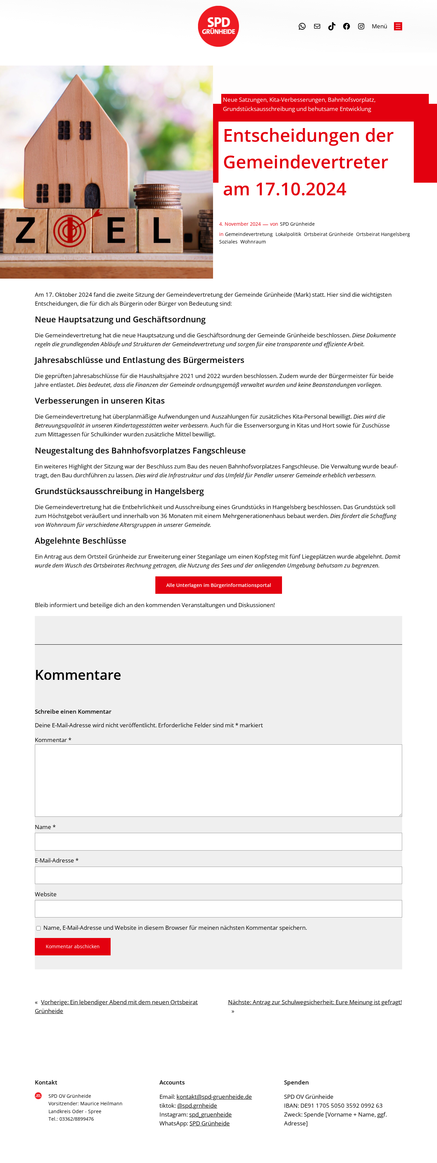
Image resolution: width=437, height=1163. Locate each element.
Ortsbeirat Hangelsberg (383, 234)
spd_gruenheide (210, 1114)
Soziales (228, 241)
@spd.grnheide (197, 1105)
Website (46, 894)
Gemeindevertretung (249, 234)
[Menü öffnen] (398, 26)
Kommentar (53, 740)
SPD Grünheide (297, 224)
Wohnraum (253, 241)
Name (45, 827)
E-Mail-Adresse (57, 860)
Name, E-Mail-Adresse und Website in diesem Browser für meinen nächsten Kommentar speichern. (175, 927)
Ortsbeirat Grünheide (328, 234)
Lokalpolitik (288, 234)
